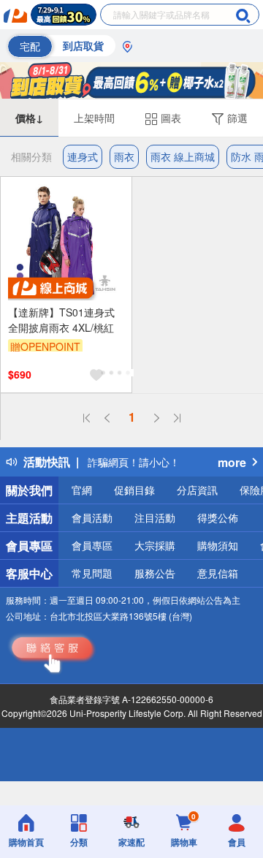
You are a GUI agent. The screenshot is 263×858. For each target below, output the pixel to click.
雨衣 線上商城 (182, 156)
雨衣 (124, 156)
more (232, 462)
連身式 (82, 156)
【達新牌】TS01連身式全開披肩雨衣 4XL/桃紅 (61, 320)
